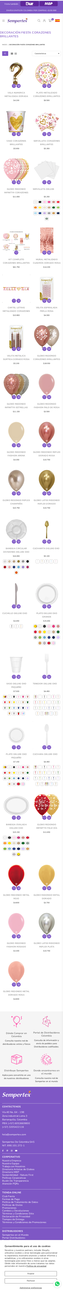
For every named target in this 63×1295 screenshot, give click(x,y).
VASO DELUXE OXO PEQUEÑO (16, 685)
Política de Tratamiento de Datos (20, 1202)
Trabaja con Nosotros (13, 1166)
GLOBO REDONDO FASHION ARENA (16, 454)
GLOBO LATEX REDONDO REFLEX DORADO (47, 502)
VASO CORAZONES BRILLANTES (16, 143)
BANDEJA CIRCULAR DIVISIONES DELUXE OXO (16, 550)
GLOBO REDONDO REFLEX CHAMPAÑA (16, 502)
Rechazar (31, 1280)
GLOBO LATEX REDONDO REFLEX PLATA (47, 945)
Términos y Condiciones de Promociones (24, 1222)
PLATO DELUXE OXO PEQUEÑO (16, 756)
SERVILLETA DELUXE (43, 189)
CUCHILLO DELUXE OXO (14, 613)
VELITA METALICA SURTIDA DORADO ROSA (16, 357)
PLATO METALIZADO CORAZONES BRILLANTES (46, 94)
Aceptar (30, 1273)
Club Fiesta (8, 1196)
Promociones (9, 1208)
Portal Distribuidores (13, 1237)
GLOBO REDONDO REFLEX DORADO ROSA (46, 454)
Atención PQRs (10, 1183)
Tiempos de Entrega (13, 1219)
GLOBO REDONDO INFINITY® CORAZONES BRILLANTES (16, 191)
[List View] (15, 53)
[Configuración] (57, 21)
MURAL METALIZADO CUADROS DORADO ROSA (47, 261)
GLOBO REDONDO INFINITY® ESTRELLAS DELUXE (16, 406)
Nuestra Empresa (11, 1160)
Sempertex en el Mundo (15, 1235)
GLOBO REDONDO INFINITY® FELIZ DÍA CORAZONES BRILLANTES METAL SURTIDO (46, 826)
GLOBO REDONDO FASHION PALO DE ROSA (46, 406)
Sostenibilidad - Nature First (17, 1175)
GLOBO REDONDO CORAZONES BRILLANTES (46, 357)
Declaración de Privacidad (16, 1216)
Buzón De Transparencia (15, 1180)
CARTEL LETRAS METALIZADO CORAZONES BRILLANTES (16, 309)
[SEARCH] (39, 21)
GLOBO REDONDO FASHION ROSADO (16, 945)
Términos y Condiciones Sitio (18, 1213)
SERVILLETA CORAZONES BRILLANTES (47, 143)
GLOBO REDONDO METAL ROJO (16, 897)
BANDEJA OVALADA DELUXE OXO (16, 826)
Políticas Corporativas (14, 1178)
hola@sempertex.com (14, 1134)
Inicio (4, 45)
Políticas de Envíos (12, 1205)
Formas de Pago (11, 1199)
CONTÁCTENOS (11, 1106)
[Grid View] (11, 53)
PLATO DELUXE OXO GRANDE (46, 615)
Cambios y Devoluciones (15, 1210)
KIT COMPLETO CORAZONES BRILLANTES (16, 261)
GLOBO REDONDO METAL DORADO (47, 897)
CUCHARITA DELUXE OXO (46, 548)
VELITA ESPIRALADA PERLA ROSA (46, 309)
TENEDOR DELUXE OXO (45, 683)
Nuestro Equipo (10, 1163)
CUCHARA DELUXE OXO (45, 754)
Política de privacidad (36, 1266)
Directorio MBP (10, 1172)
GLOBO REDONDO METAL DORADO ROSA (16, 993)
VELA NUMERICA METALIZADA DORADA (16, 94)
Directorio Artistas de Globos (18, 1169)
